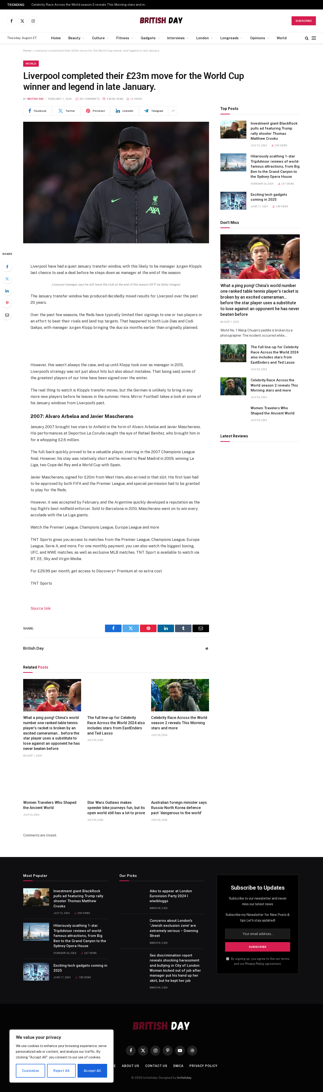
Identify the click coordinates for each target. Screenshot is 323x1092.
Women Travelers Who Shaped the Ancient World (49, 805)
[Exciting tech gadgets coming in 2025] (233, 201)
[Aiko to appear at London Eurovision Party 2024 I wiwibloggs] (132, 897)
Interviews (176, 38)
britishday (184, 1077)
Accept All (92, 1071)
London (202, 38)
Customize (30, 1071)
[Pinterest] (7, 303)
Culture (98, 38)
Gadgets (148, 38)
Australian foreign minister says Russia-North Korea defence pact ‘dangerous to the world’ (179, 807)
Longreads (229, 38)
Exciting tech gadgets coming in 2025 (269, 197)
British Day (35, 98)
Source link (41, 608)
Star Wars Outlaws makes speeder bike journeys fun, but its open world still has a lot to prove (116, 807)
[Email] (7, 315)
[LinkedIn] (7, 291)
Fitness (122, 38)
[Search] (307, 38)
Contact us (156, 1066)
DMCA (178, 1066)
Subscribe (304, 20)
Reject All (61, 1071)
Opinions (257, 38)
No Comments (90, 98)
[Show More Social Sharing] (173, 111)
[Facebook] (7, 266)
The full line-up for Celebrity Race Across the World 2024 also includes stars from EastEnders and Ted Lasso (116, 725)
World (282, 38)
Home (56, 38)
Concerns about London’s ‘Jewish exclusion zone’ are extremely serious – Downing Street (174, 928)
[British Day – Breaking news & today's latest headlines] (161, 20)
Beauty (74, 38)
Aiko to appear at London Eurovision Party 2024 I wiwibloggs (171, 896)
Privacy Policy (254, 964)
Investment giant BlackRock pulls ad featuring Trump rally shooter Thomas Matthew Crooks (274, 131)
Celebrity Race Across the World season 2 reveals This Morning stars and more (90, 4)
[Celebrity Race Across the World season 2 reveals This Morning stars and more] (180, 695)
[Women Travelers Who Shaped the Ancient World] (52, 780)
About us (130, 1066)
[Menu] (314, 38)
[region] (61, 1056)
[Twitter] (7, 278)
